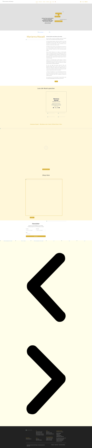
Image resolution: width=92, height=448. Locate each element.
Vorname (27, 228)
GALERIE (47, 1)
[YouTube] (87, 1)
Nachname (37, 228)
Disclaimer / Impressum (54, 444)
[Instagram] (82, 1)
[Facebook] (80, 1)
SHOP (50, 1)
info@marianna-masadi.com (60, 436)
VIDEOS (44, 1)
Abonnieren (36, 236)
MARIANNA (40, 1)
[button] (46, 148)
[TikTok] (83, 1)
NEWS (53, 1)
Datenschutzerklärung (62, 444)
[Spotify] (85, 1)
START (37, 1)
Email (26, 232)
